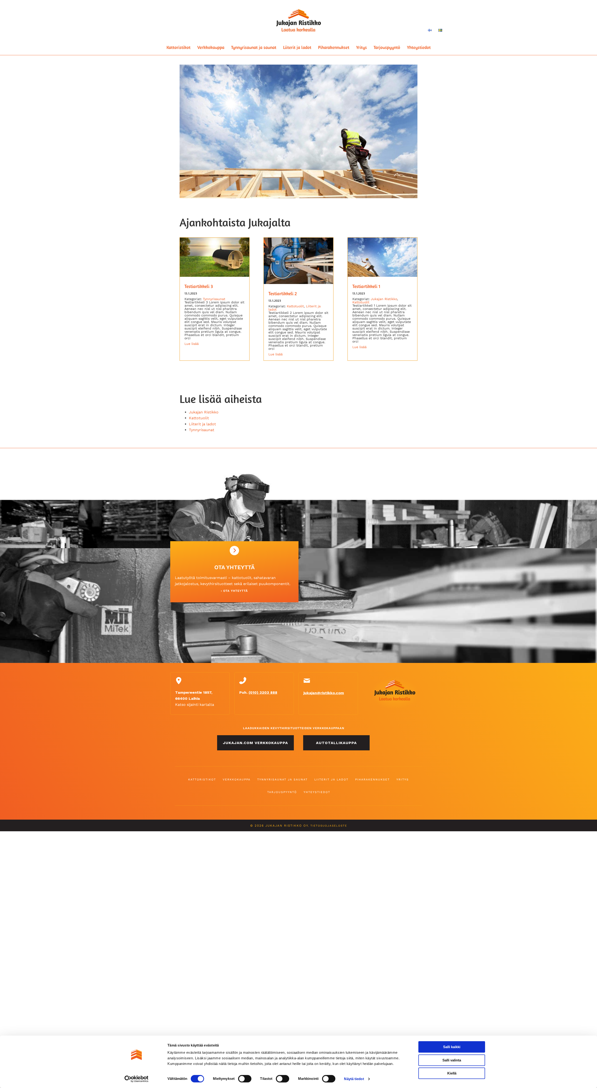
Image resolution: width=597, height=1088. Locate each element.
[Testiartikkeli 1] (382, 275)
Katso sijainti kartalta (194, 704)
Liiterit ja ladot (297, 47)
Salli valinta (451, 1060)
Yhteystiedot (419, 47)
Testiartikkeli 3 (198, 286)
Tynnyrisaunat (214, 299)
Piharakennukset (333, 47)
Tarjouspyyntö (387, 47)
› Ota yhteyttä (234, 591)
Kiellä (451, 1073)
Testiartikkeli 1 (366, 286)
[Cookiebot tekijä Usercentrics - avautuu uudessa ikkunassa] (136, 1078)
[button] (255, 743)
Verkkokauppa (210, 47)
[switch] (244, 1078)
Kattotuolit (295, 306)
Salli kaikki (451, 1047)
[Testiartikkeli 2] (298, 283)
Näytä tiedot (354, 1079)
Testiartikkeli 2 (282, 293)
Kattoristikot (179, 47)
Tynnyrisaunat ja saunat (253, 47)
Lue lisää (191, 343)
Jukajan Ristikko (384, 299)
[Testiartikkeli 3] (214, 275)
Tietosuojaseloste (328, 825)
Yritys (361, 47)
